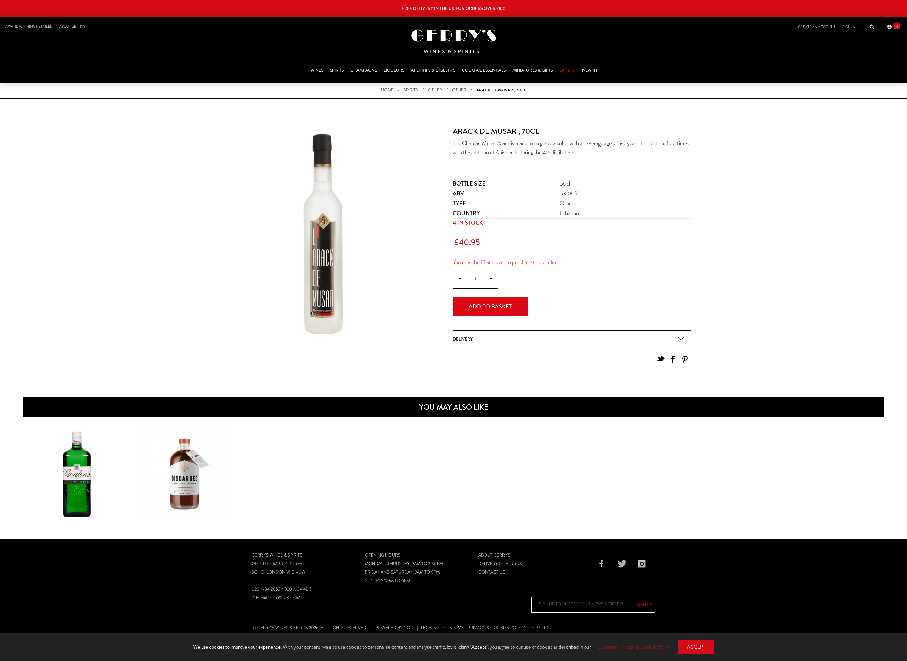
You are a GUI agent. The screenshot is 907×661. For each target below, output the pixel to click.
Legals (428, 628)
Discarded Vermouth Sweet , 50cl (184, 465)
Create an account (816, 26)
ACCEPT (696, 647)
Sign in (849, 26)
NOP (408, 628)
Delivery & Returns (500, 563)
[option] (76, 474)
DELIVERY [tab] (463, 339)
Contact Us (491, 572)
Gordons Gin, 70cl (76, 461)
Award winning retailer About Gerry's (45, 26)
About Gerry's (494, 555)
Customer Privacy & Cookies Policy (484, 628)
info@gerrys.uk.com (276, 597)
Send (644, 604)
